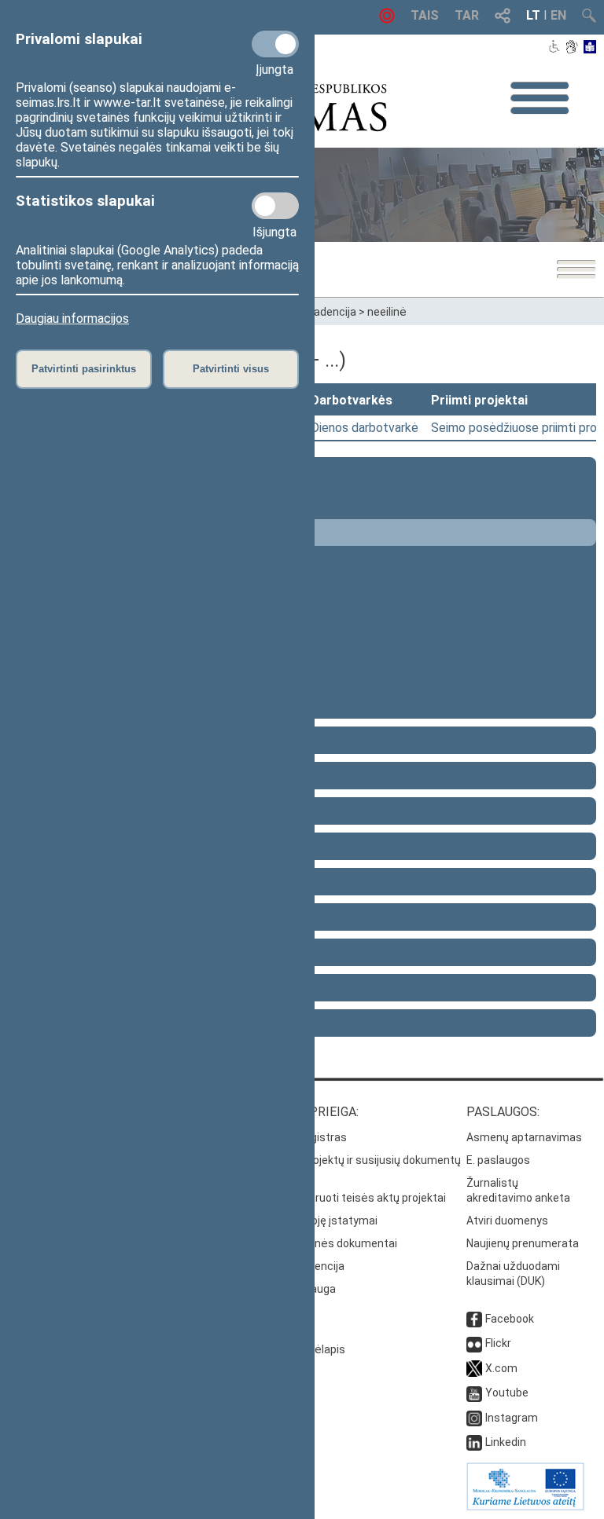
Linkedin (505, 1442)
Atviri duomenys (507, 1220)
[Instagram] (474, 1417)
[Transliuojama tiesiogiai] (387, 19)
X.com (501, 1368)
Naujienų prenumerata (522, 1243)
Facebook (509, 1318)
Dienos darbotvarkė (364, 427)
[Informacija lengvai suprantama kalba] (590, 48)
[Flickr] (474, 1343)
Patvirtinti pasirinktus (83, 369)
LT (533, 15)
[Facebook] (474, 1318)
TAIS (425, 15)
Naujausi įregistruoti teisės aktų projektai (342, 1197)
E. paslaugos (498, 1160)
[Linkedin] (474, 1442)
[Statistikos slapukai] (275, 205)
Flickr (498, 1343)
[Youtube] (474, 1392)
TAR (467, 15)
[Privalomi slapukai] (275, 44)
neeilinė (387, 312)
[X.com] (474, 1368)
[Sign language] (571, 48)
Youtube (506, 1392)
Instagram (511, 1417)
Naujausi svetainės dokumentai (317, 1243)
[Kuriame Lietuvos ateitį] (525, 1506)
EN (558, 15)
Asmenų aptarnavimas (524, 1137)
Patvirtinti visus (231, 369)
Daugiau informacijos (72, 318)
